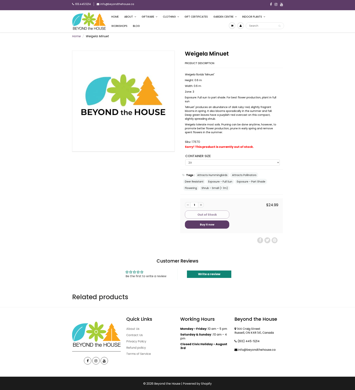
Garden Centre (223, 17)
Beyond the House (167, 383)
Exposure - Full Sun (220, 181)
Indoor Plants (252, 17)
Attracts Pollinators (244, 175)
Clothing (169, 17)
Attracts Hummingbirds (212, 175)
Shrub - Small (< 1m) (215, 188)
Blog (136, 26)
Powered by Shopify (197, 383)
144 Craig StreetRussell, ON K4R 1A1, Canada (254, 331)
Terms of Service (138, 354)
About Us (132, 329)
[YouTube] (281, 4)
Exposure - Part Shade (251, 181)
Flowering (191, 188)
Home (115, 17)
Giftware (148, 17)
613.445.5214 (83, 4)
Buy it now (207, 224)
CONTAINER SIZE (198, 156)
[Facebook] (271, 4)
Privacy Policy (136, 341)
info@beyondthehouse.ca (117, 4)
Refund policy (136, 348)
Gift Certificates (196, 17)
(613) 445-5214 (249, 341)
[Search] (279, 26)
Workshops (119, 26)
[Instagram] (276, 4)
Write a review (209, 274)
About (128, 17)
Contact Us (134, 335)
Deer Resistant (194, 181)
